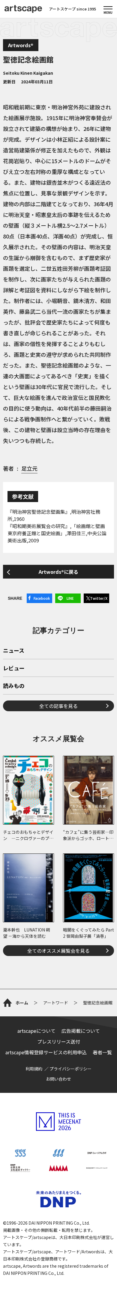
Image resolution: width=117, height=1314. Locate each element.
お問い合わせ (58, 1079)
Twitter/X (98, 598)
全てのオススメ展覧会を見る (58, 950)
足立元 (29, 468)
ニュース (13, 651)
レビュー (14, 668)
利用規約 (34, 1069)
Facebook (42, 598)
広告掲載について (81, 1030)
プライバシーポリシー (71, 1069)
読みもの (14, 686)
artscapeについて (36, 1030)
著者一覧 (102, 1052)
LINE (70, 598)
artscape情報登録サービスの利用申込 (46, 1052)
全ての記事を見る (58, 705)
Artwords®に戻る (58, 571)
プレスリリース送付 (58, 1041)
